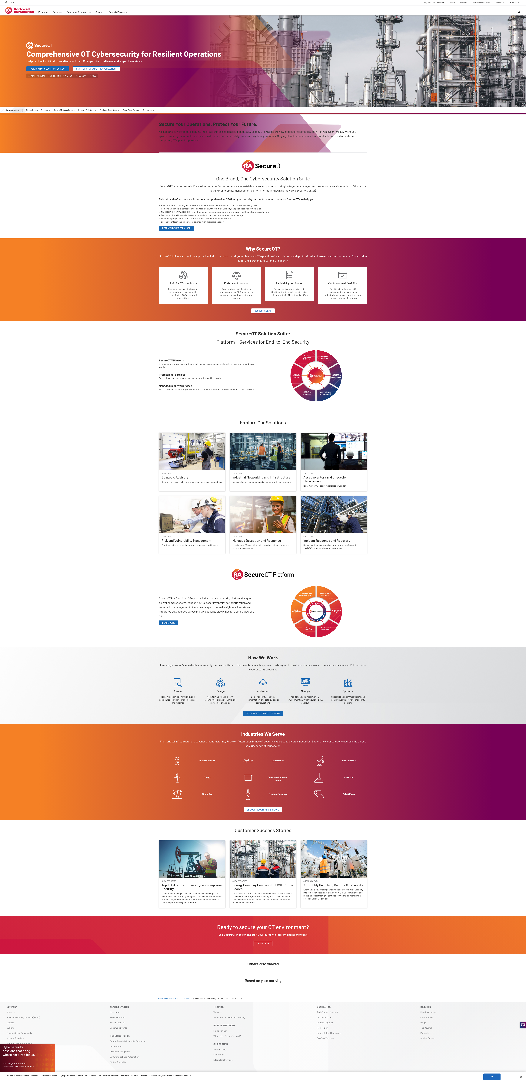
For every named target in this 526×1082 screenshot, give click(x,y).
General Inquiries (325, 1023)
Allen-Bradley (219, 1049)
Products (43, 12)
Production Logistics (120, 1052)
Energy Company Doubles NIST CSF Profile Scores (253, 842)
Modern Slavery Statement (19, 1043)
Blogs (423, 1023)
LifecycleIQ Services (223, 1060)
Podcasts (424, 1033)
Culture (10, 1028)
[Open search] (513, 11)
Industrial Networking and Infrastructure (249, 434)
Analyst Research (428, 1038)
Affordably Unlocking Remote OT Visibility (320, 842)
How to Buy (322, 1028)
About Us (11, 1012)
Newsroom (115, 1012)
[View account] (519, 11)
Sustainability (13, 1049)
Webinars (217, 1012)
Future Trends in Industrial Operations (128, 1041)
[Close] (521, 1077)
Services (57, 12)
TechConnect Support (327, 1012)
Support (99, 12)
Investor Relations (15, 1038)
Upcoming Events (118, 1028)
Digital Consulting (118, 1062)
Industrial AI (116, 1046)
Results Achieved (428, 1012)
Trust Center (13, 1054)
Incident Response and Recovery (316, 497)
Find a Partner (220, 1031)
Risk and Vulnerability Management (175, 497)
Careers (10, 1023)
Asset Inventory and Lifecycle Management (321, 434)
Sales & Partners (118, 12)
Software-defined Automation (124, 1057)
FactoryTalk (219, 1055)
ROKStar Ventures (325, 1038)
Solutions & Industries (79, 12)
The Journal (426, 1028)
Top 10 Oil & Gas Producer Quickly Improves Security (183, 842)
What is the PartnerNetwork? (227, 1036)
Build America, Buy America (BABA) (23, 1017)
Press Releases (117, 1017)
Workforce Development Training (229, 1017)
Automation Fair (117, 1023)
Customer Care (324, 1017)
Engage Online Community (19, 1033)
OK (492, 1077)
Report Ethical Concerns (329, 1033)
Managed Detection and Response (246, 497)
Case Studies (426, 1017)
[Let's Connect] (523, 1025)
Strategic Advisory (168, 434)
